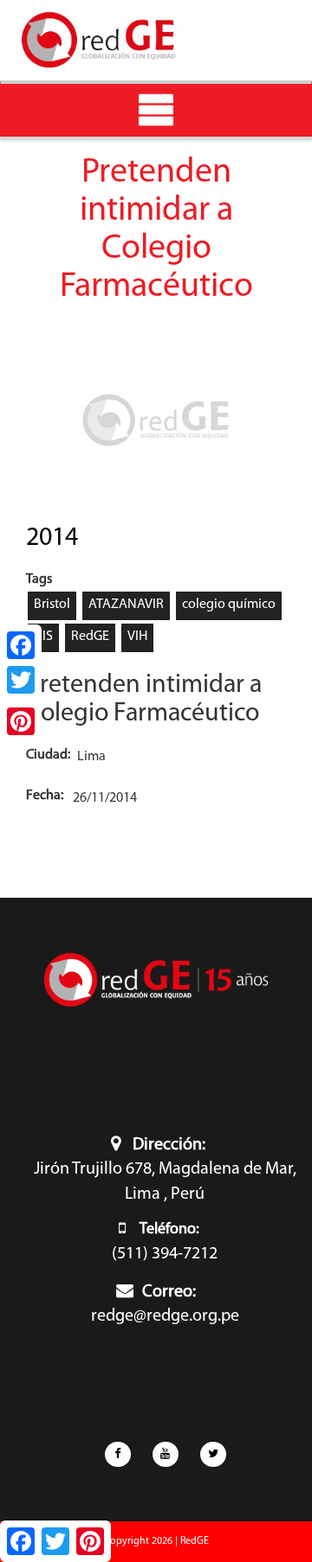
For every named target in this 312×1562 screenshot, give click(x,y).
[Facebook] (20, 645)
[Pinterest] (20, 721)
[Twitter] (20, 680)
